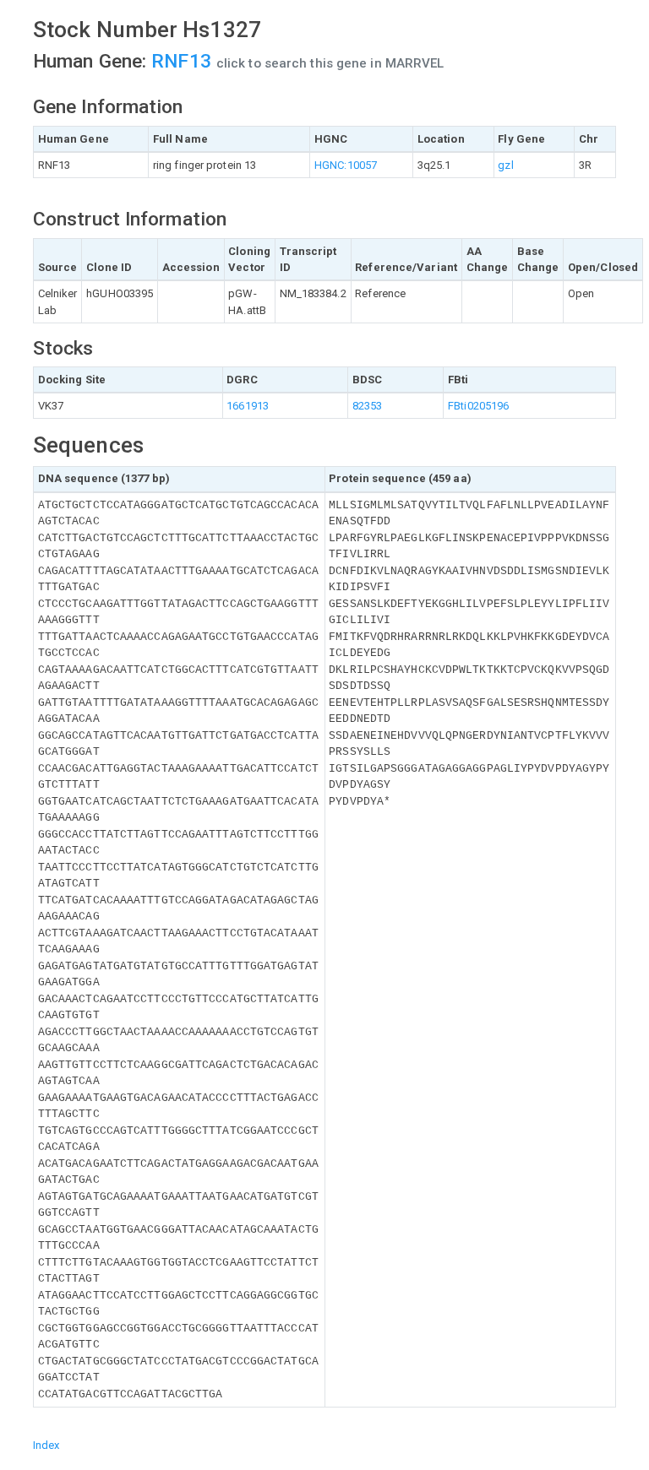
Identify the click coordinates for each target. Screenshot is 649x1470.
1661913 (247, 405)
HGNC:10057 (345, 165)
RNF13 (183, 61)
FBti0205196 (478, 405)
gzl (505, 165)
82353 (367, 405)
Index (46, 1445)
